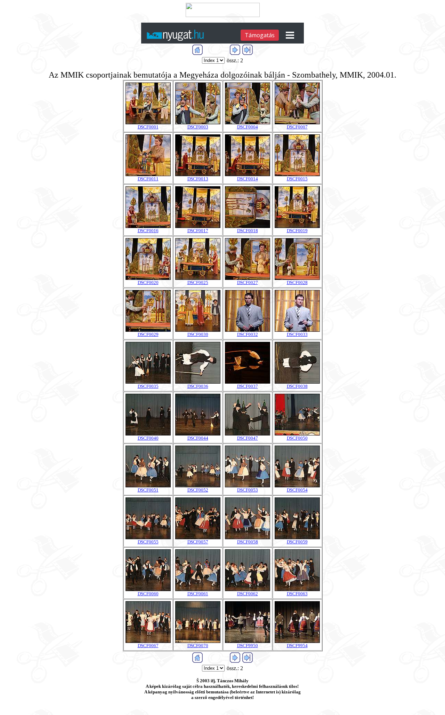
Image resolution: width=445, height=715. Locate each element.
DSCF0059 (297, 541)
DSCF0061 (197, 593)
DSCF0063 (297, 593)
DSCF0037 (247, 386)
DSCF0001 (148, 126)
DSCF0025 (197, 282)
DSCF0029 (148, 334)
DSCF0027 (247, 282)
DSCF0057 (197, 541)
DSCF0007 (297, 126)
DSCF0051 (148, 490)
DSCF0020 (148, 282)
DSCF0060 (148, 593)
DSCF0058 (247, 541)
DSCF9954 (297, 645)
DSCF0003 (197, 126)
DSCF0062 (247, 593)
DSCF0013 (197, 178)
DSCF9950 (247, 645)
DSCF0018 (247, 230)
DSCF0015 (297, 178)
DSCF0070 (197, 645)
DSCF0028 (297, 282)
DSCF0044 (197, 438)
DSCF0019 (297, 230)
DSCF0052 (197, 490)
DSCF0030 (197, 334)
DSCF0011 (148, 178)
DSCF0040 (148, 438)
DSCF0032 (247, 334)
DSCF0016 (148, 230)
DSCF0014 (247, 178)
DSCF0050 (297, 438)
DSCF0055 (148, 541)
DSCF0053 (247, 490)
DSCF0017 (197, 230)
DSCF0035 (148, 386)
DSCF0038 (297, 386)
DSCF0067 (148, 645)
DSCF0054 (297, 490)
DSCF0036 (197, 386)
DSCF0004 (247, 126)
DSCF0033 (297, 334)
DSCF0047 (247, 438)
